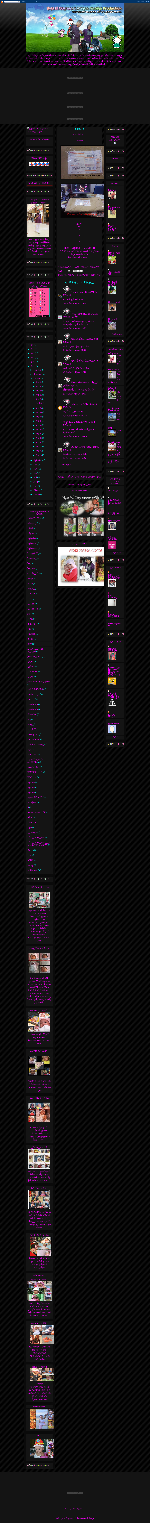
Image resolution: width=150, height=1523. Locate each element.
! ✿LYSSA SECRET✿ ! (113, 649)
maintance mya (33, 694)
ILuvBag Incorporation (113, 615)
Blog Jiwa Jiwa (114, 520)
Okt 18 (39, 425)
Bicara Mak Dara (112, 320)
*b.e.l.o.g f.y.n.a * (114, 491)
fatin (73, 404)
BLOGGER (31, 558)
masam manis (113, 369)
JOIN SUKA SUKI (34, 656)
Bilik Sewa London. (118, 418)
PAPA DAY (31, 729)
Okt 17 (39, 429)
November (38, 374)
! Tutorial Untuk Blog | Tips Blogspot (113, 695)
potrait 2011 (32, 754)
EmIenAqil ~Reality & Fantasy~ (112, 283)
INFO (29, 643)
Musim (119, 431)
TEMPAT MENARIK (35, 837)
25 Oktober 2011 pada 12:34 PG (75, 303)
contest (30, 578)
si (28, 807)
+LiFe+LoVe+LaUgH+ (114, 273)
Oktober (37, 378)
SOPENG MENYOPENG (86, 274)
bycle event (31, 568)
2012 (33, 361)
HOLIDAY (31, 623)
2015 (33, 349)
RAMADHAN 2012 (34, 772)
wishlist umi (32, 870)
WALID (30, 860)
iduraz (74, 292)
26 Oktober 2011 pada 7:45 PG (74, 458)
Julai (36, 468)
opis (29, 719)
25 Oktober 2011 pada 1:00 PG (74, 328)
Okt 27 (39, 390)
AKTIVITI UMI (70, 274)
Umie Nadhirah (77, 382)
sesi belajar (31, 802)
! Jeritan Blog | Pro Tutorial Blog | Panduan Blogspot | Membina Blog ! (114, 672)
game (29, 613)
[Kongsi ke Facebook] (80, 271)
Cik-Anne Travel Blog (112, 538)
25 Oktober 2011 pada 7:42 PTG (75, 436)
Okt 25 (39, 399)
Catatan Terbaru (66, 477)
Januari (37, 494)
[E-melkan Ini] (74, 271)
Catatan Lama (94, 477)
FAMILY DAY (32, 608)
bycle (29, 563)
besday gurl (31, 543)
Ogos (36, 464)
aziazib (74, 338)
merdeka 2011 (32, 704)
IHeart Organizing (112, 596)
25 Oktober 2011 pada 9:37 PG (74, 393)
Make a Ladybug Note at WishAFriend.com (75, 1509)
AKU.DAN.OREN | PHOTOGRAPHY (114, 502)
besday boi (31, 538)
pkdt (29, 749)
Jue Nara (75, 446)
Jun (35, 473)
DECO (30, 583)
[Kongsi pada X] (78, 271)
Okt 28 (39, 386)
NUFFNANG (31, 714)
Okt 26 (39, 394)
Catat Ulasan (66, 464)
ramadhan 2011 (33, 767)
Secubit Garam (114, 442)
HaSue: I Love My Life (113, 389)
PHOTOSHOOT (33, 739)
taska (29, 827)
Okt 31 (39, 382)
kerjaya (30, 661)
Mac (36, 485)
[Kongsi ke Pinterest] (82, 271)
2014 (33, 353)
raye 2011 (31, 782)
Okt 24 (39, 408)
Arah (110, 427)
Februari (37, 490)
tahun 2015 (31, 822)
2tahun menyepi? (119, 359)
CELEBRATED (33, 573)
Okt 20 (39, 416)
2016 (33, 344)
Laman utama (81, 477)
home (29, 628)
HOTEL (30, 638)
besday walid (32, 548)
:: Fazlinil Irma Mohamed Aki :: (114, 410)
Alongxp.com (113, 513)
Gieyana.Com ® (114, 302)
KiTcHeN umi (32, 671)
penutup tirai (32, 734)
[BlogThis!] (76, 271)
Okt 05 (39, 450)
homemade (31, 633)
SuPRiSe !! (40, 402)
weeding (30, 865)
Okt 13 (39, 433)
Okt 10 (39, 442)
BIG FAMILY (32, 553)
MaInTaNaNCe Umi (35, 689)
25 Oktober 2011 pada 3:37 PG (74, 350)
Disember (38, 369)
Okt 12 (39, 438)
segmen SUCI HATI (34, 797)
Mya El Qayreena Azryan (112, 228)
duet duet (31, 593)
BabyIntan (112, 190)
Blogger (91, 1518)
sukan (29, 817)
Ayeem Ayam (113, 723)
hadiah (30, 618)
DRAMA (31, 588)
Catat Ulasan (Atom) (83, 484)
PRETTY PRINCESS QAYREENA (35, 761)
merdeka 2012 (32, 709)
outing (30, 724)
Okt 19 (39, 420)
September (38, 460)
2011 (33, 366)
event (29, 598)
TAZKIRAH (32, 832)
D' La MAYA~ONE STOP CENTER (114, 576)
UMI (98, 274)
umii (29, 855)
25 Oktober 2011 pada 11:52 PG (75, 415)
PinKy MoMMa (77, 313)
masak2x (30, 699)
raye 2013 (31, 792)
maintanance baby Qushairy (38, 681)
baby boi (30, 533)
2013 (33, 357)
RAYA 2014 (31, 777)
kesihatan (31, 666)
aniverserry (31, 523)
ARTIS (30, 528)
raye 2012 (31, 787)
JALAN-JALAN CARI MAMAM (35, 650)
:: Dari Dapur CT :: (113, 461)
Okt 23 (39, 412)
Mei (35, 477)
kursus (30, 676)
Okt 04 (39, 455)
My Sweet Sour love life (114, 208)
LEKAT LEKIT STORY (114, 254)
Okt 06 (39, 446)
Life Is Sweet (113, 353)
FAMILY (30, 603)
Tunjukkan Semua (117, 334)
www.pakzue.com (114, 624)
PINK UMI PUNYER (35, 744)
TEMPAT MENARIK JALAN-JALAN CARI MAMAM (39, 844)
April (36, 481)
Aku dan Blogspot (111, 715)
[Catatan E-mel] (69, 270)
